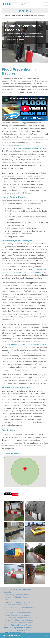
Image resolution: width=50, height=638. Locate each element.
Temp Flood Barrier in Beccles (17, 602)
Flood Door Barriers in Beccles (17, 615)
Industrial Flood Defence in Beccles (17, 630)
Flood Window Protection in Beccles (19, 622)
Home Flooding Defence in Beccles (17, 628)
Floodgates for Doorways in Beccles (19, 607)
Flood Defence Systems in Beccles (17, 589)
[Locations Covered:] (3, 4)
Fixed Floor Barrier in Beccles (17, 605)
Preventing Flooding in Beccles (17, 595)
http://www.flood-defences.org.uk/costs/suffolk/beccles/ (24, 344)
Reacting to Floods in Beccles (17, 597)
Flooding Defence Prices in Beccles (17, 625)
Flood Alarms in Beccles (15, 610)
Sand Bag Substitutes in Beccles (18, 612)
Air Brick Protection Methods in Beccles (21, 617)
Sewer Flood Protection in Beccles (19, 620)
